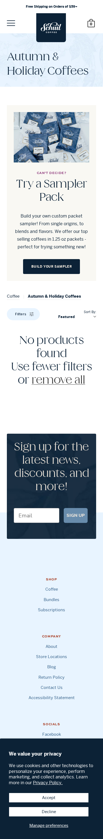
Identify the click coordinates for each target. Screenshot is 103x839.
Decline (49, 811)
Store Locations (51, 656)
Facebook (51, 734)
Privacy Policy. (48, 782)
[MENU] (11, 23)
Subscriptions (51, 609)
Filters (20, 314)
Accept (48, 797)
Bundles (51, 599)
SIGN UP (75, 515)
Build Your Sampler (51, 266)
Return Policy (51, 677)
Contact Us (52, 687)
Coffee (13, 296)
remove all (58, 380)
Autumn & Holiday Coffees (54, 296)
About (51, 646)
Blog (51, 666)
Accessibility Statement (52, 697)
